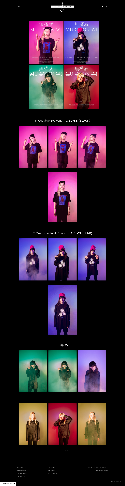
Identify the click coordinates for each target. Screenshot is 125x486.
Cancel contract (116, 482)
